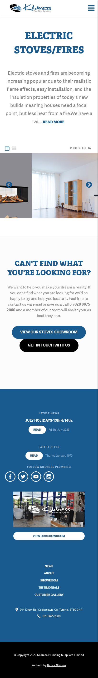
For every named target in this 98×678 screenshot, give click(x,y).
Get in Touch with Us (49, 345)
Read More (53, 122)
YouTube (36, 476)
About (49, 573)
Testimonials (49, 588)
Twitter (23, 476)
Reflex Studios (56, 665)
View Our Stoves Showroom (49, 332)
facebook (10, 476)
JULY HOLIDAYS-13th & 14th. (49, 420)
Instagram (49, 476)
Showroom (49, 580)
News (49, 566)
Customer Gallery (49, 595)
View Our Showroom (49, 536)
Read (37, 430)
